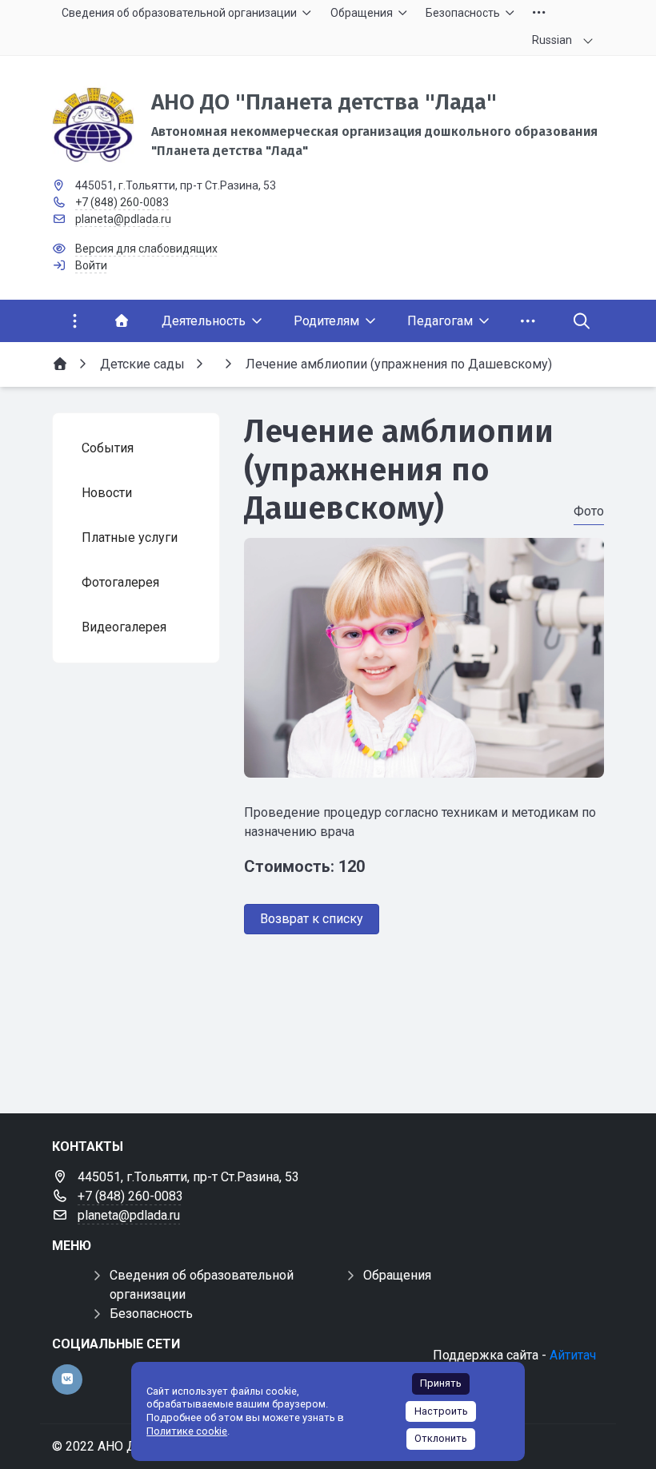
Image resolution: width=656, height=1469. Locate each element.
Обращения (397, 1275)
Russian (552, 40)
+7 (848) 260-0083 (122, 202)
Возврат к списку (311, 918)
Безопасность (151, 1313)
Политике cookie (186, 1431)
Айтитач (573, 1355)
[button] (424, 762)
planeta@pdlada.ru (123, 219)
